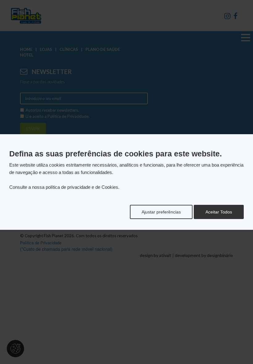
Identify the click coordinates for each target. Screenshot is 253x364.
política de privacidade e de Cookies (82, 187)
